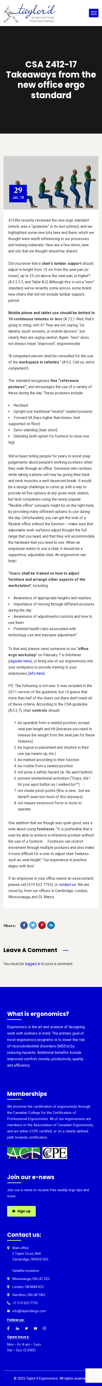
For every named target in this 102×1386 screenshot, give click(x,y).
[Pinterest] (42, 925)
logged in (32, 964)
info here (36, 673)
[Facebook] (24, 925)
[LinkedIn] (51, 925)
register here (20, 661)
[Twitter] (33, 925)
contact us (67, 884)
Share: (10, 925)
